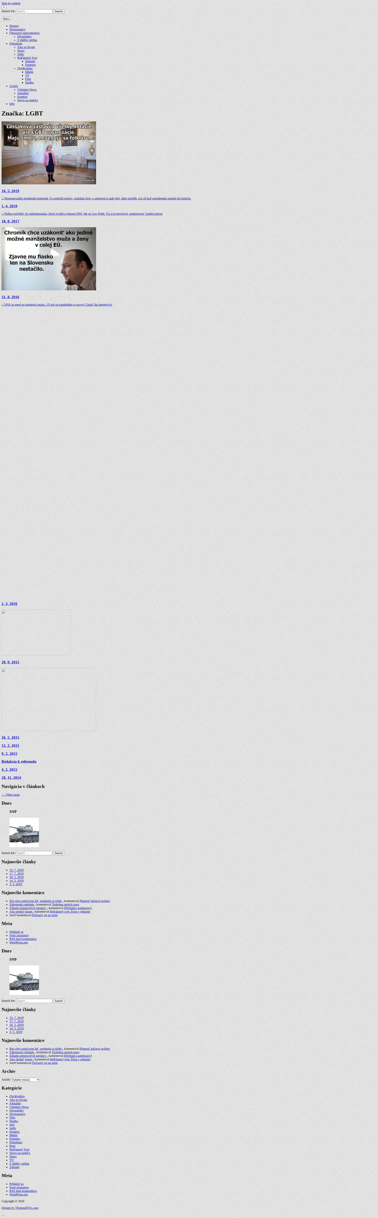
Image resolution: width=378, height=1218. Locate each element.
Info (12, 103)
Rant (12, 1146)
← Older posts (11, 794)
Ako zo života (26, 47)
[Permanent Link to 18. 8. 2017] (82, 213)
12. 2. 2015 (10, 745)
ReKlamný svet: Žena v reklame (70, 911)
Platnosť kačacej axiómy (95, 901)
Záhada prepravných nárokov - (28, 908)
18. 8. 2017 (10, 221)
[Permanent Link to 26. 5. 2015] (49, 730)
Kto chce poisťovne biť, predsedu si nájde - (36, 901)
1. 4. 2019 (9, 206)
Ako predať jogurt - (21, 911)
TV (27, 75)
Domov (14, 26)
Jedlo (20, 54)
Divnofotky (24, 36)
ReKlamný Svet (27, 57)
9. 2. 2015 (9, 754)
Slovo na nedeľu (27, 100)
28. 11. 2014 (11, 778)
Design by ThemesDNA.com (20, 1208)
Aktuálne (23, 93)
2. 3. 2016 (9, 604)
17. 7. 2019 (16, 873)
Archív (13, 86)
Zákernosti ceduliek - (22, 904)
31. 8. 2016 (10, 297)
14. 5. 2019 (16, 880)
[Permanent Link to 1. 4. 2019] (96, 198)
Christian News (27, 89)
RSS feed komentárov (23, 939)
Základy (30, 61)
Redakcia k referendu (19, 761)
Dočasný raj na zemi (44, 915)
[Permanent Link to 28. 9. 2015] (36, 654)
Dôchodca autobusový (78, 908)
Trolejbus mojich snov (65, 904)
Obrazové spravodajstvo (24, 33)
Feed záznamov (19, 935)
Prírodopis (15, 43)
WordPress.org (18, 942)
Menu (6, 19)
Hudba (29, 82)
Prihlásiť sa (16, 932)
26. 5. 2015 (10, 737)
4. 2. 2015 (9, 769)
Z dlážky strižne (27, 40)
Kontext (22, 96)
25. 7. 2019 (16, 870)
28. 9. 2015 (10, 662)
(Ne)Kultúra (24, 68)
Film (28, 79)
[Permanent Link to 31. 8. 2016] (49, 289)
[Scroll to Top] (3, 1215)
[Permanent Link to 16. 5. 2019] (49, 183)
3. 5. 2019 (15, 884)
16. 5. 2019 (10, 191)
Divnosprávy (17, 29)
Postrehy (30, 64)
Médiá (29, 72)
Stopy (21, 50)
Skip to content (11, 3)
